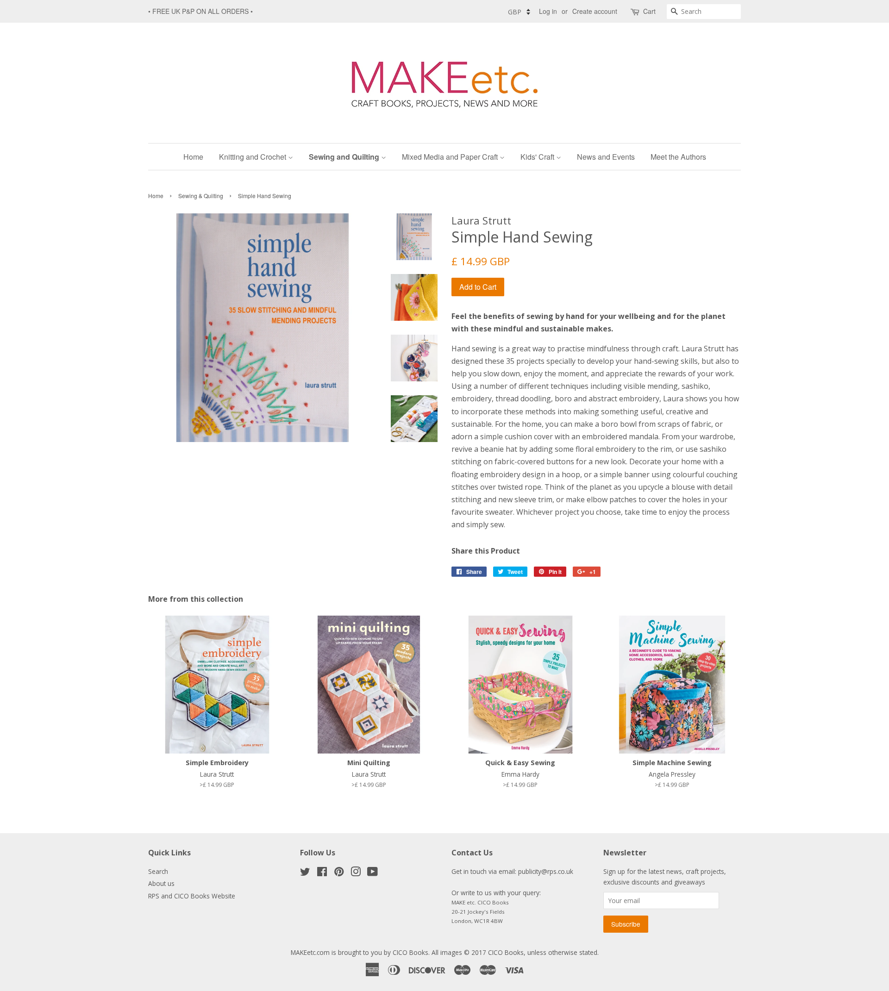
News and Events (606, 156)
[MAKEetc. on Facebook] (322, 873)
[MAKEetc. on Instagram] (356, 873)
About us (161, 883)
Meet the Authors (678, 156)
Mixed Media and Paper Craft (451, 156)
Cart (649, 11)
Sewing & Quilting (200, 195)
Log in (548, 11)
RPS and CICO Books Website (191, 895)
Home (193, 156)
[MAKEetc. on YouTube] (372, 873)
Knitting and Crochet (253, 156)
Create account (594, 11)
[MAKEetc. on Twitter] (305, 873)
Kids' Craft (538, 156)
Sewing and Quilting (345, 156)
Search (158, 871)
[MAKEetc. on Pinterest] (339, 873)
